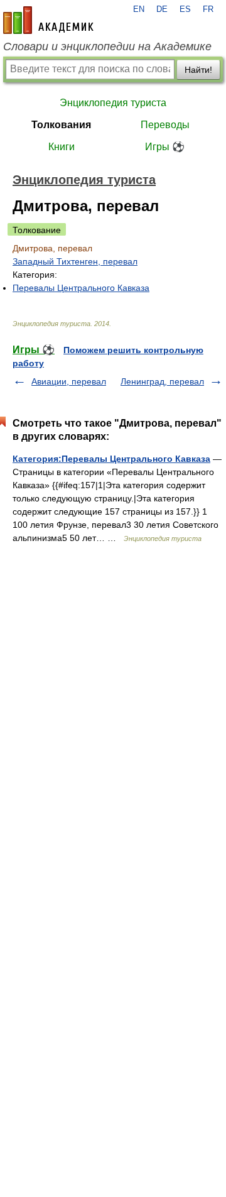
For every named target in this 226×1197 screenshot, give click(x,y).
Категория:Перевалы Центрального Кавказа (111, 459)
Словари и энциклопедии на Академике (107, 46)
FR (208, 9)
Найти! (198, 70)
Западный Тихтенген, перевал (75, 261)
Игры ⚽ (165, 146)
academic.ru (48, 20)
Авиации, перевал (68, 381)
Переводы (165, 124)
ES (185, 9)
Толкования (61, 124)
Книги (61, 146)
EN (138, 9)
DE (162, 9)
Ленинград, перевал (162, 381)
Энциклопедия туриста (113, 102)
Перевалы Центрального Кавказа (81, 288)
